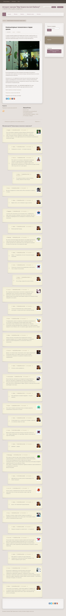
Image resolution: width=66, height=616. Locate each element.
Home (4, 20)
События (18, 32)
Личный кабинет (6, 1)
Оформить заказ (30, 14)
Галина (8, 568)
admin (14, 32)
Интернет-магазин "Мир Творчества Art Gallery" (21, 7)
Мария (8, 318)
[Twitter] (8, 98)
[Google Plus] (14, 98)
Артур (8, 512)
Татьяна (9, 289)
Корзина (22, 14)
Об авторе (14, 1)
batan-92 (9, 488)
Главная (9, 14)
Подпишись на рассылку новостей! (9, 107)
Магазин (15, 14)
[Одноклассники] (10, 98)
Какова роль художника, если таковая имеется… (14, 121)
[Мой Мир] (12, 98)
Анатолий (9, 537)
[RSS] (3, 111)
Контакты (39, 14)
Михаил (14, 157)
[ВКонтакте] (6, 98)
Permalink (24, 130)
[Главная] (4, 14)
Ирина (8, 188)
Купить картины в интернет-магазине (13, 89)
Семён (14, 265)
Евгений (9, 350)
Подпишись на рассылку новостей (13, 92)
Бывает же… (38, 121)
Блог (19, 1)
